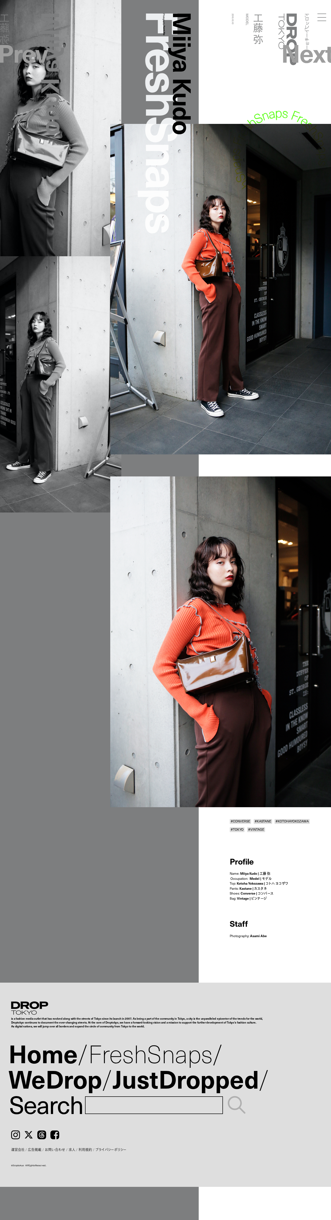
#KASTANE (263, 821)
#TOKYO (237, 829)
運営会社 (18, 1149)
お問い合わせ (55, 1149)
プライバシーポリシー (110, 1149)
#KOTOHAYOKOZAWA (292, 821)
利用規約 (85, 1149)
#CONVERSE (240, 821)
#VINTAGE (256, 829)
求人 (72, 1149)
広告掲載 (34, 1149)
